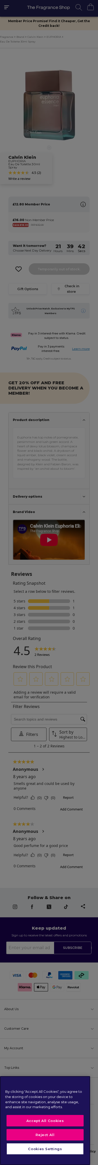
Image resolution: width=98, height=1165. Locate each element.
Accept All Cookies (45, 1121)
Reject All (45, 1135)
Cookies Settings (45, 1149)
